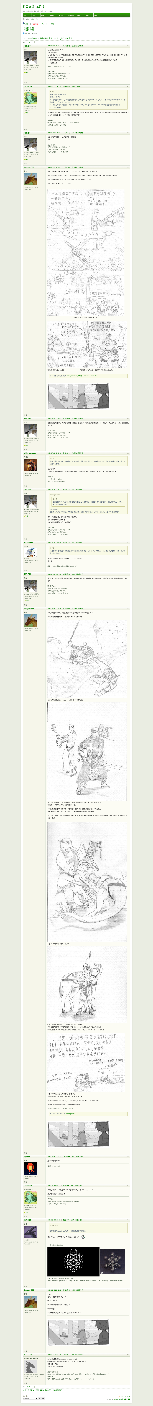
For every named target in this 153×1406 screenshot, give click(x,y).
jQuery (116, 1399)
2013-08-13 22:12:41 (54, 1355)
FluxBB (127, 1399)
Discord (44, 24)
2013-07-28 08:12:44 (54, 46)
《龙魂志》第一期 (28, 28)
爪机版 (26, 24)
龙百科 (61, 15)
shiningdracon (71, 376)
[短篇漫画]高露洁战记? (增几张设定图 (56, 38)
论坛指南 (35, 24)
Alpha (52, 15)
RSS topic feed (125, 1396)
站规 (78, 15)
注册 (87, 15)
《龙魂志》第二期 (28, 30)
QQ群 (52, 24)
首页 (25, 15)
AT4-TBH (28, 1355)
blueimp (122, 1399)
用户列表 (71, 15)
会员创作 (33, 38)
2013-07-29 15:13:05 (54, 489)
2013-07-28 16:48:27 (54, 86)
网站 (27, 72)
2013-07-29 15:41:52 (54, 542)
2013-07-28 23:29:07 (54, 418)
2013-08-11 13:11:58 (53, 1185)
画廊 (42, 15)
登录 (95, 15)
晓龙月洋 (27, 46)
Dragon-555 (29, 167)
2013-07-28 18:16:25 (54, 133)
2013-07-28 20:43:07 (54, 167)
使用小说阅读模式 (77, 46)
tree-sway (28, 542)
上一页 (29, 42)
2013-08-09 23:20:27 (54, 1156)
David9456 (93, 376)
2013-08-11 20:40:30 (54, 1290)
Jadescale (28, 86)
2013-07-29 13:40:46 (54, 453)
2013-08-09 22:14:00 (54, 608)
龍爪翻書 (79, 376)
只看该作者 (66, 46)
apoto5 (27, 1157)
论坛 (33, 15)
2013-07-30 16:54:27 (54, 574)
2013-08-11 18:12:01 (53, 1220)
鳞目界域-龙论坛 (34, 6)
